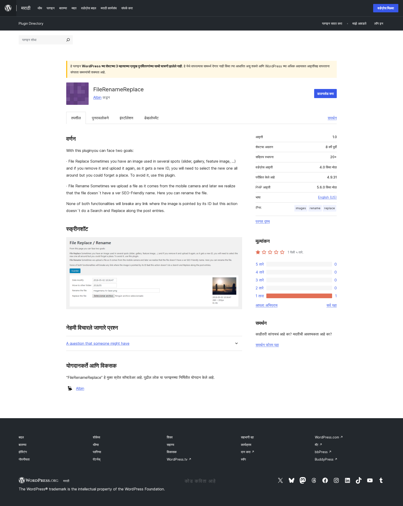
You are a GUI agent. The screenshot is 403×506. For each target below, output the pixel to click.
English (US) (327, 197)
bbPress (323, 452)
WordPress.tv (179, 459)
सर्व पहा (332, 305)
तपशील (76, 118)
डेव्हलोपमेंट (151, 118)
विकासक (172, 452)
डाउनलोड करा (325, 94)
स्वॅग (243, 459)
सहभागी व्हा (247, 437)
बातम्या (22, 445)
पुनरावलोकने (100, 118)
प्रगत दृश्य (263, 221)
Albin (97, 97)
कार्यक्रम (246, 445)
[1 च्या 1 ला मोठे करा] (235, 243)
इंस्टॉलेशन (126, 118)
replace (329, 208)
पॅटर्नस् (96, 459)
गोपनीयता (24, 459)
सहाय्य (170, 445)
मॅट (318, 445)
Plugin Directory (31, 23)
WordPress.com (329, 437)
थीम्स (96, 445)
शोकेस (96, 437)
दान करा (247, 452)
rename (315, 208)
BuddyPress (326, 459)
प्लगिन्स (97, 452)
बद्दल (21, 437)
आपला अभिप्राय (267, 305)
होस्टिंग (23, 452)
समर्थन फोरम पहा (267, 344)
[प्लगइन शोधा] (68, 39)
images (301, 208)
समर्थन (332, 118)
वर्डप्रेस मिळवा (386, 8)
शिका (170, 437)
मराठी (66, 481)
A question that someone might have (97, 343)
